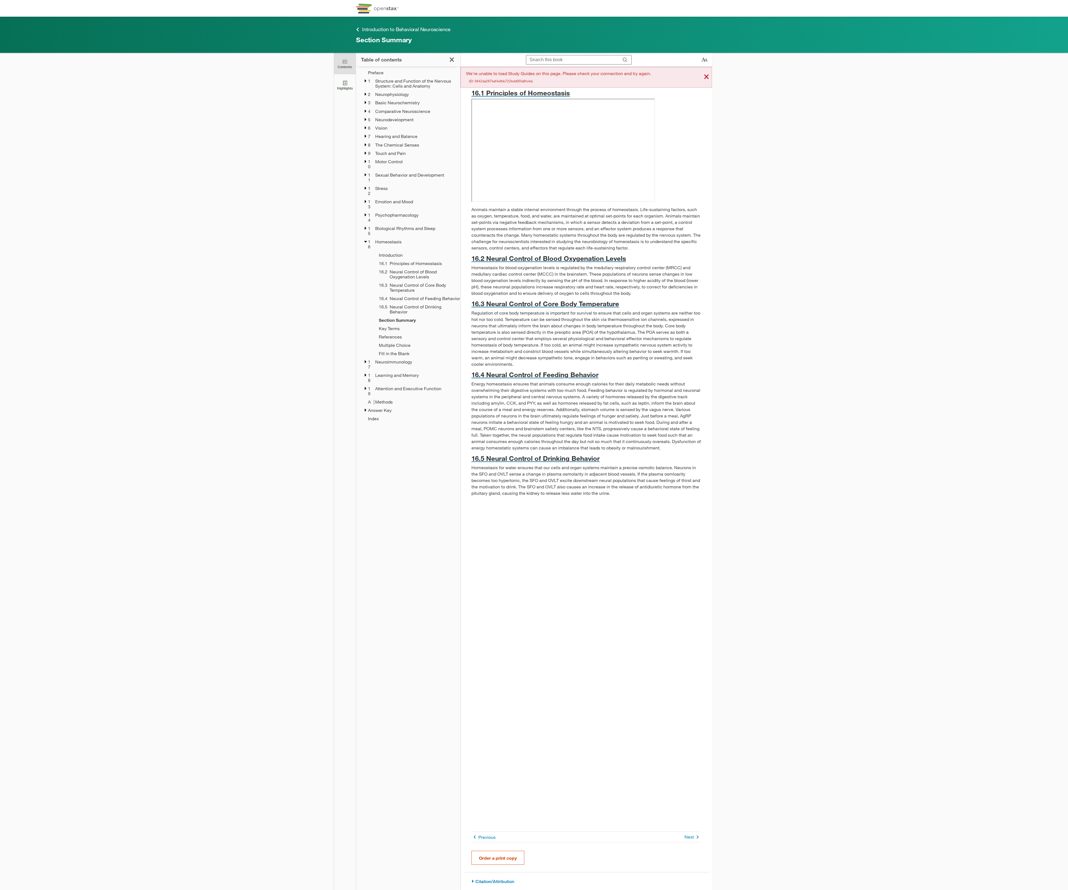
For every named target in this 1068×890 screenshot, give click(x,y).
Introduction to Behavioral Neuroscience (406, 29)
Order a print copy (498, 858)
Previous (487, 837)
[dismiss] (706, 77)
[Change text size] (704, 60)
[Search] (625, 59)
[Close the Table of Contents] (451, 59)
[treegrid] (408, 245)
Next (689, 836)
